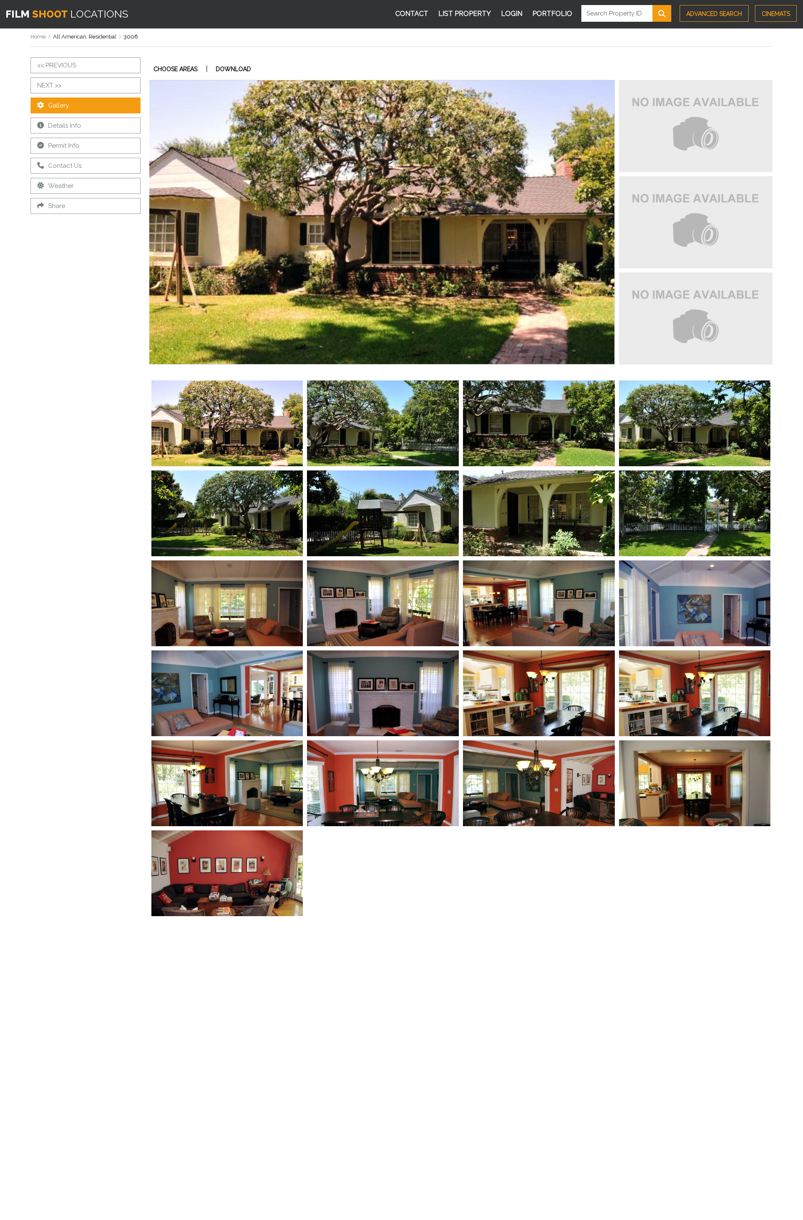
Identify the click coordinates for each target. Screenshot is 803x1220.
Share (56, 206)
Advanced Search (714, 13)
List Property (464, 14)
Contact (411, 14)
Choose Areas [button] (175, 69)
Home (38, 36)
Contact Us (65, 166)
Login (511, 14)
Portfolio (552, 14)
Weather (61, 186)
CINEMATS (776, 13)
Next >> (49, 85)
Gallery (58, 105)
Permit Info (63, 145)
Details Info (64, 125)
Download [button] (233, 69)
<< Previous (56, 65)
